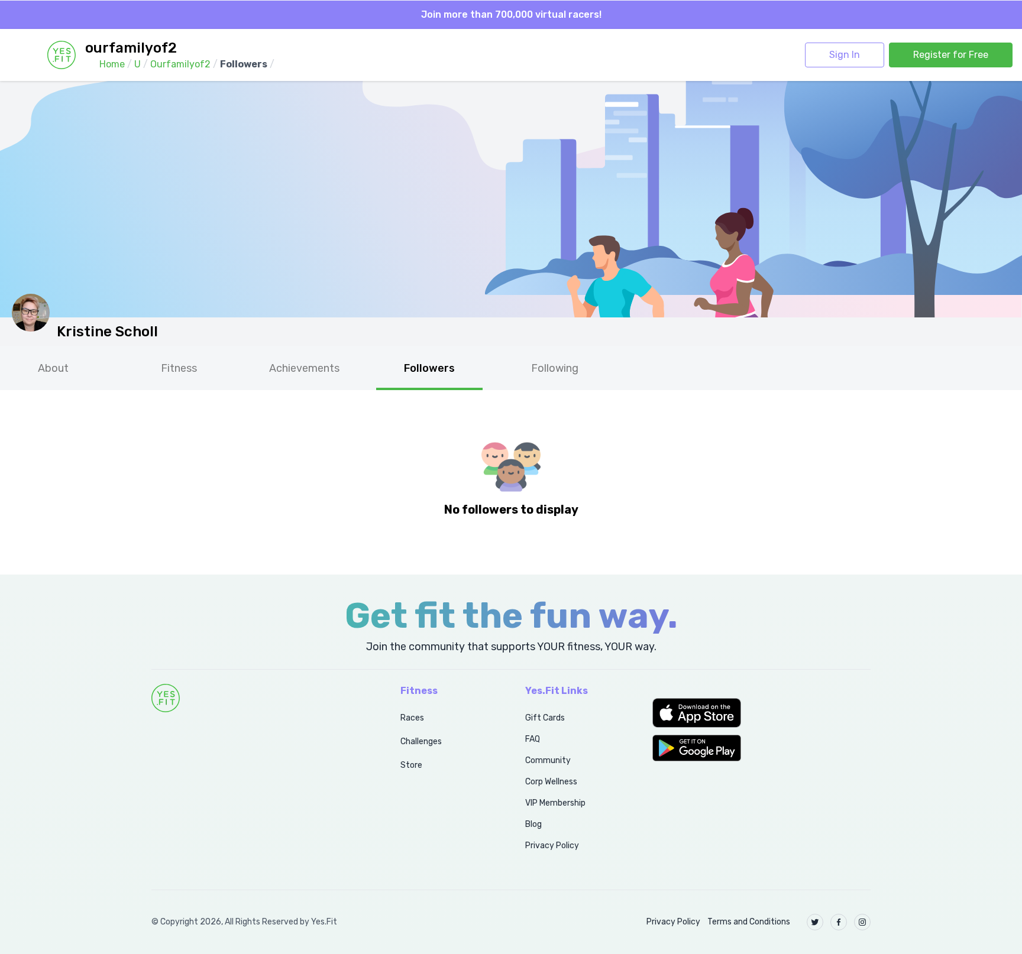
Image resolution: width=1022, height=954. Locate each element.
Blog (533, 824)
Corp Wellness (551, 782)
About (53, 368)
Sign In (844, 54)
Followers (429, 368)
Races (412, 718)
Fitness (179, 368)
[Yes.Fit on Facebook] (838, 922)
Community (548, 760)
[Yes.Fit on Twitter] (815, 922)
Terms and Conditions (748, 922)
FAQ (532, 739)
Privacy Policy (552, 846)
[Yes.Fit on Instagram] (862, 922)
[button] (761, 713)
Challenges (421, 741)
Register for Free (950, 54)
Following (554, 368)
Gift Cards (545, 718)
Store (411, 765)
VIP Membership (555, 803)
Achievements (304, 368)
